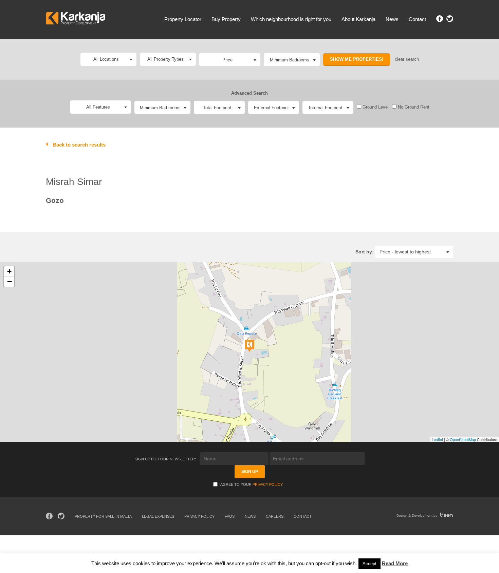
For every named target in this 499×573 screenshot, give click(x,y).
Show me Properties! (356, 59)
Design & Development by (417, 515)
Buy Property (226, 19)
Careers (274, 516)
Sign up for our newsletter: (166, 459)
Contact (417, 19)
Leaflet (437, 439)
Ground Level (375, 107)
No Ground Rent (412, 107)
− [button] (9, 281)
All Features (98, 107)
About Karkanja (358, 19)
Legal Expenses (158, 516)
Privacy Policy (268, 484)
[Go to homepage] (75, 19)
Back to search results (79, 145)
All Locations (106, 59)
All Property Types (165, 59)
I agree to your (251, 484)
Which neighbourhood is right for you (291, 19)
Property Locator (182, 19)
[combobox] (229, 59)
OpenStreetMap (463, 439)
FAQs (230, 516)
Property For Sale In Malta (103, 516)
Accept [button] (369, 563)
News (392, 19)
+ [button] (9, 271)
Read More (395, 563)
